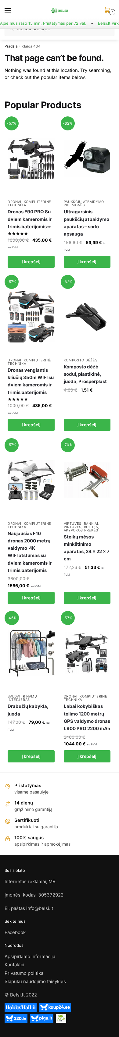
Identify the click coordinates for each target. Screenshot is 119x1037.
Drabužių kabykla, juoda (28, 709)
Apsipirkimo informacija (30, 956)
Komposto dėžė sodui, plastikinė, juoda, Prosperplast (85, 374)
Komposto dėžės (81, 360)
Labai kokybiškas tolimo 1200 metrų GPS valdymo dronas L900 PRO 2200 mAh (87, 717)
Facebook (15, 932)
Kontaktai (14, 965)
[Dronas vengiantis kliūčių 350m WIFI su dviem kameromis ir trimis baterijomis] (31, 317)
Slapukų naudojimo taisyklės (35, 981)
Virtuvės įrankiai (81, 523)
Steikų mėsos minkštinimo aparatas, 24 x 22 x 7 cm (87, 548)
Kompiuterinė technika (29, 203)
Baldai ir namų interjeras (22, 698)
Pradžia (11, 46)
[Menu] (14, 10)
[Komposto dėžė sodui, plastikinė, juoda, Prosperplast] (87, 317)
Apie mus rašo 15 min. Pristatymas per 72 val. (43, 23)
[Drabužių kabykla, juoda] (31, 653)
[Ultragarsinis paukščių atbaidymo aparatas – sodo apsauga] (87, 158)
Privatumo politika (24, 973)
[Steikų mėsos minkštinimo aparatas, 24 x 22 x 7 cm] (87, 480)
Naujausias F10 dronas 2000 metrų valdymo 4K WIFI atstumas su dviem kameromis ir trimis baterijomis (30, 552)
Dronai (14, 202)
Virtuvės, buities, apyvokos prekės (81, 528)
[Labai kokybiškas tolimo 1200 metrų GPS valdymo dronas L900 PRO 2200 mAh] (87, 653)
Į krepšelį (31, 261)
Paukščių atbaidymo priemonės (84, 203)
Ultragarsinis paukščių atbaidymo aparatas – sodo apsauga (86, 223)
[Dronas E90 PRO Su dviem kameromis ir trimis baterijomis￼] (31, 158)
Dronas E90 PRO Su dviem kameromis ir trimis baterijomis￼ (30, 219)
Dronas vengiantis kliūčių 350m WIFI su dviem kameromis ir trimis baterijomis (31, 381)
